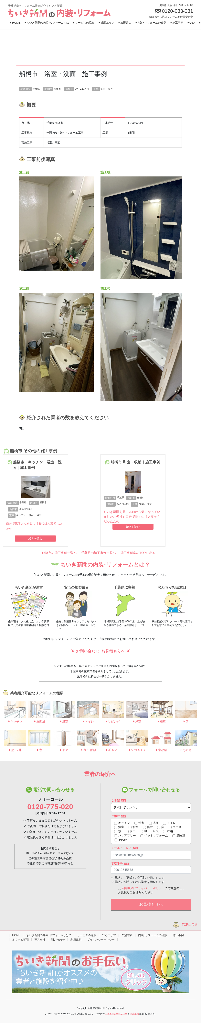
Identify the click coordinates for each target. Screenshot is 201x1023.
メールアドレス (124, 847)
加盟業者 (127, 935)
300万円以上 (25, 509)
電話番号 (120, 863)
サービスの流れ (86, 935)
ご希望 (118, 800)
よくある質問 (20, 939)
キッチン (21, 515)
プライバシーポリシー (150, 888)
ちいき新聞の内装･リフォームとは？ (48, 935)
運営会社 (39, 939)
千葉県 (36, 88)
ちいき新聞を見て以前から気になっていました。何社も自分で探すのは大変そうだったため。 (132, 516)
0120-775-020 (50, 807)
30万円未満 (122, 503)
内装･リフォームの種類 (152, 935)
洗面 (102, 88)
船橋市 (57, 88)
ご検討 (118, 816)
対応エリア (109, 935)
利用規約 (128, 888)
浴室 (110, 88)
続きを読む (35, 538)
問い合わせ (58, 939)
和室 (149, 503)
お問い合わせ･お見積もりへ (100, 651)
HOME (16, 935)
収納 (141, 503)
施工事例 (178, 935)
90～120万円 (82, 88)
